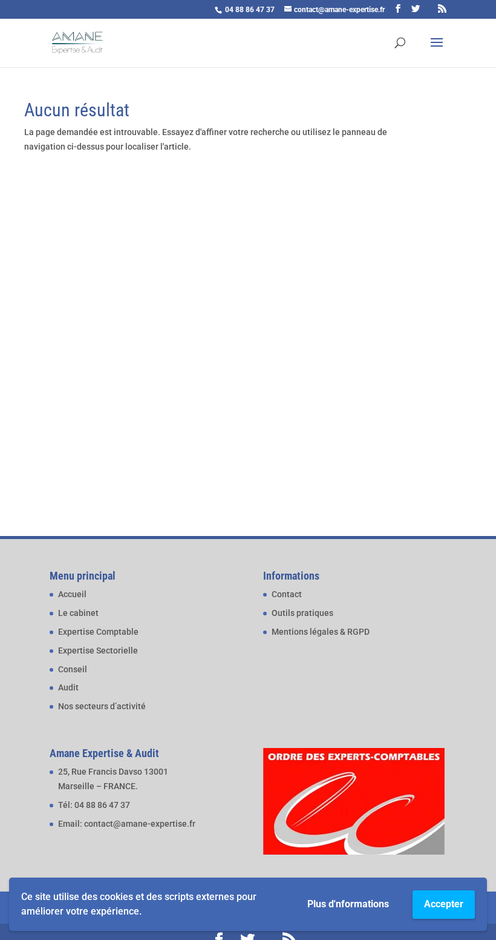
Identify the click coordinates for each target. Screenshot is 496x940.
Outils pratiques (302, 613)
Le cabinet (78, 613)
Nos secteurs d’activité (102, 706)
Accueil (72, 594)
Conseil (72, 669)
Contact (287, 594)
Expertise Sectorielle (98, 650)
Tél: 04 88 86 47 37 (94, 805)
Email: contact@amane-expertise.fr (126, 824)
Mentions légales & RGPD (321, 632)
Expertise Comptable (98, 632)
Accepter (443, 904)
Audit (68, 687)
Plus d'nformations (348, 904)
